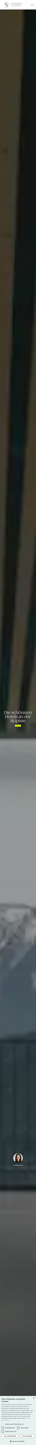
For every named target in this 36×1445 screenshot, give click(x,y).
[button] (32, 5)
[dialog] (18, 1420)
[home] (2, 5)
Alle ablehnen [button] (27, 1436)
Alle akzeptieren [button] (10, 1436)
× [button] (33, 1398)
